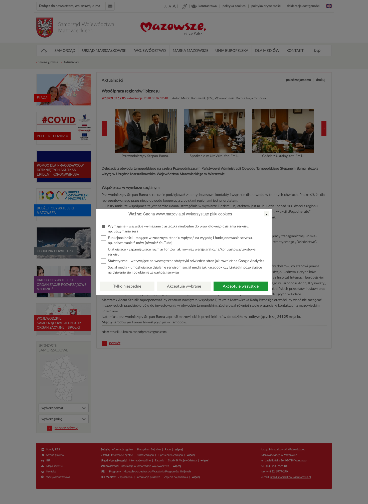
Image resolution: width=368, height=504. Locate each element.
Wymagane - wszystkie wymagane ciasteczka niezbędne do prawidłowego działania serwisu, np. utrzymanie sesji (178, 229)
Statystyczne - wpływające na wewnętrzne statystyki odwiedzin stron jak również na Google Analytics (186, 261)
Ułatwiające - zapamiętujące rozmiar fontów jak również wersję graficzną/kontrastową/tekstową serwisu (182, 252)
